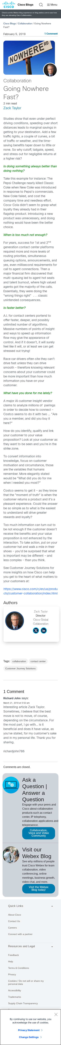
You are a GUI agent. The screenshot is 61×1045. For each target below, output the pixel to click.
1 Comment (51, 34)
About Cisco (14, 914)
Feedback (13, 955)
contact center (38, 661)
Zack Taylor (12, 108)
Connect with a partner (20, 934)
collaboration (19, 661)
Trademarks (14, 997)
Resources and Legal (21, 946)
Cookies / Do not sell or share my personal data (26, 982)
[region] (30, 1027)
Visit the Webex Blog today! (38, 888)
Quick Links (15, 906)
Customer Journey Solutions (20, 668)
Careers (12, 927)
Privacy (12, 974)
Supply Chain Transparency (23, 1003)
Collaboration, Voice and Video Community (38, 833)
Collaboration (25, 23)
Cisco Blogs (25, 4)
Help (10, 961)
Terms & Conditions (18, 968)
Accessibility (14, 990)
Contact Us (14, 921)
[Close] (56, 1014)
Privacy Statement (28, 1030)
